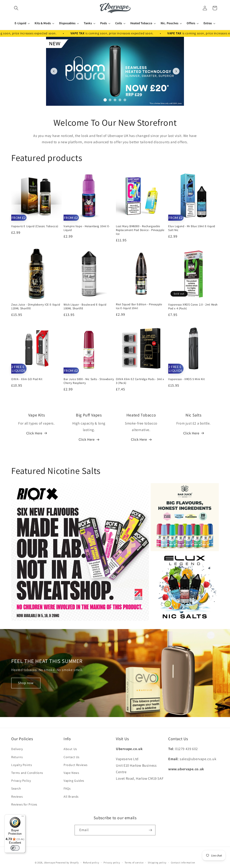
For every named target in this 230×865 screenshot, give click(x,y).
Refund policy (91, 862)
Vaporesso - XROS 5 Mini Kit (186, 379)
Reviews (17, 797)
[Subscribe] (150, 830)
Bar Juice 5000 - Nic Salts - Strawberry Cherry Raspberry (89, 381)
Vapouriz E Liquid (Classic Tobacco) (34, 226)
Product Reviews (76, 765)
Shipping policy (157, 862)
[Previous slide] (54, 71)
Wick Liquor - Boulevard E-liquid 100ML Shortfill (85, 306)
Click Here (34, 433)
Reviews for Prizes (24, 804)
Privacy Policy (21, 781)
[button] (16, 8)
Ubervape (49, 862)
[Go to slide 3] (115, 100)
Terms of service (134, 862)
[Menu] (22, 817)
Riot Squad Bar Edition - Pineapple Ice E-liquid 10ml (139, 306)
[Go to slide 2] (110, 99)
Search (16, 788)
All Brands (71, 797)
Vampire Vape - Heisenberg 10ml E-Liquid (87, 228)
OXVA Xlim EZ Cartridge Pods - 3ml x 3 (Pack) (140, 381)
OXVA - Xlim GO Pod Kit (26, 379)
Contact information (183, 862)
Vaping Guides (74, 781)
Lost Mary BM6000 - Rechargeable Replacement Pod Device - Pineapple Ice (140, 230)
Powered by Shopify (67, 862)
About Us (70, 749)
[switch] (15, 848)
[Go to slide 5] (125, 100)
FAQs (67, 788)
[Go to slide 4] (120, 100)
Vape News (71, 773)
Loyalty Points (21, 765)
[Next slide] (176, 71)
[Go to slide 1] (105, 100)
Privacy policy (112, 862)
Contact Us (72, 757)
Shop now (26, 683)
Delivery (17, 749)
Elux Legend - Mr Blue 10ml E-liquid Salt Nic (191, 228)
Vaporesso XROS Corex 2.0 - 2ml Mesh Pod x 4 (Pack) (193, 306)
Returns (17, 757)
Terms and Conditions (27, 773)
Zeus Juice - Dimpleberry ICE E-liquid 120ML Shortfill (35, 306)
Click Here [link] (87, 439)
